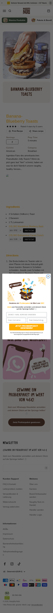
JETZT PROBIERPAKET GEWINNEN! (26, 327)
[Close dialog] (48, 276)
